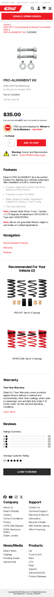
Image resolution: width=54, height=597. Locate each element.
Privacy (7, 522)
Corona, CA (46, 3)
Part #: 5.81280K (11, 94)
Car (30, 551)
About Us (8, 507)
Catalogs (7, 554)
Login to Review (27, 471)
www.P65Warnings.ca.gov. (33, 155)
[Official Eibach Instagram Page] (16, 497)
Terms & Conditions (13, 518)
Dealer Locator (10, 535)
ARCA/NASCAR (37, 573)
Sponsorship (9, 562)
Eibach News (9, 551)
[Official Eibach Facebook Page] (5, 497)
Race (31, 558)
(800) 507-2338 (8, 3)
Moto (31, 565)
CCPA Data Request (13, 525)
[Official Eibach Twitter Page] (21, 497)
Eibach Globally (11, 511)
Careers (7, 515)
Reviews (7, 252)
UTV (31, 562)
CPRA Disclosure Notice (11, 530)
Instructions (34, 518)
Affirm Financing (37, 529)
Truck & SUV (35, 554)
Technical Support (38, 511)
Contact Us (34, 507)
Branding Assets (11, 558)
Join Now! (37, 129)
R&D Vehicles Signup (39, 525)
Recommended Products (15, 243)
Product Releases (37, 576)
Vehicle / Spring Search (27, 16)
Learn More (9, 411)
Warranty (8, 247)
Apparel (33, 569)
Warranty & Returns (39, 515)
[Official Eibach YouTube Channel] (10, 497)
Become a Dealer (37, 522)
